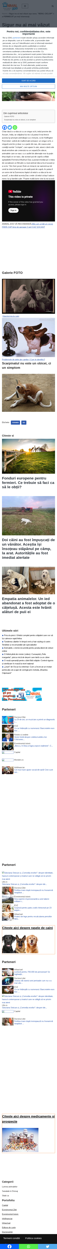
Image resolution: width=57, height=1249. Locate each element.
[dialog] (28, 59)
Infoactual (6, 1223)
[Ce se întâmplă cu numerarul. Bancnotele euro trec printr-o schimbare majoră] (8, 729)
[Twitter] (9, 127)
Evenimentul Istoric (10, 1214)
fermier (15, 422)
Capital (5, 1205)
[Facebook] (4, 127)
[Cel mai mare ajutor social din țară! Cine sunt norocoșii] (8, 770)
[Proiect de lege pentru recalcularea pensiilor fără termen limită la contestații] (8, 917)
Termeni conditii (11, 1238)
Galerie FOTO (9, 116)
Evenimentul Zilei (9, 1210)
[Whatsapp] (15, 127)
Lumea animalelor (9, 1187)
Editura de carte (9, 1227)
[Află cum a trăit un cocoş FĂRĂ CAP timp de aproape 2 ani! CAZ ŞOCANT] (28, 313)
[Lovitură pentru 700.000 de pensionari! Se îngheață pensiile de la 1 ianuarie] (8, 972)
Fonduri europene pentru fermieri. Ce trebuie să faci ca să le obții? (28, 482)
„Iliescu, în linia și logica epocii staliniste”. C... (33, 746)
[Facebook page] (22, 700)
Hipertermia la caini (11, 316)
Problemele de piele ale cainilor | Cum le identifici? (23, 359)
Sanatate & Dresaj (10, 1191)
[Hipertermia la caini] (28, 356)
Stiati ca (5, 1195)
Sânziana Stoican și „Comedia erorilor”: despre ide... (24, 884)
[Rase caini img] (20, 952)
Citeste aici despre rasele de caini (27, 928)
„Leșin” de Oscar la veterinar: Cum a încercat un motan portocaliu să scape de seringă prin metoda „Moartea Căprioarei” (27, 670)
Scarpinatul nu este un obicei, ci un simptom (20, 120)
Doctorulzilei (7, 1232)
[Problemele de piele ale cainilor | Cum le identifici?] (28, 411)
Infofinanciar (7, 1218)
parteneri (16, 38)
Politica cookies (33, 1238)
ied (24, 422)
